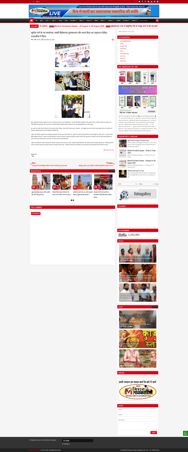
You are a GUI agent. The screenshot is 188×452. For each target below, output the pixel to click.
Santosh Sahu (110, 150)
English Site (123, 46)
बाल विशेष (72, 20)
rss (148, 1)
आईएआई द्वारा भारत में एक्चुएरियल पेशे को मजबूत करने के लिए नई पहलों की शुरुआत (131, 26)
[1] (71, 202)
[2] (73, 202)
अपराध (60, 20)
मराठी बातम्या (123, 48)
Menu (37, 1)
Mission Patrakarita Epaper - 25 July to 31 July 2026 (141, 151)
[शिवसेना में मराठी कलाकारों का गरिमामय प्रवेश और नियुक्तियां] (137, 253)
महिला (81, 20)
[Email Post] (32, 156)
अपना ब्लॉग (122, 56)
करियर (102, 20)
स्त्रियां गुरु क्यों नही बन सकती (128, 344)
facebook (142, 1)
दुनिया (41, 20)
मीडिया (96, 20)
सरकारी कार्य (123, 61)
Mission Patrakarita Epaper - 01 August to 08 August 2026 (141, 161)
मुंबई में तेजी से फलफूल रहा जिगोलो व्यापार (138, 140)
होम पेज (31, 20)
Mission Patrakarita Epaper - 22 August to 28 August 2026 (73, 26)
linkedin (151, 1)
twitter (139, 1)
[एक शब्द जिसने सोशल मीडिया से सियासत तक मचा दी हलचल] (62, 182)
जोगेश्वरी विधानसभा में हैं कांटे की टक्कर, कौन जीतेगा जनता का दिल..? (103, 193)
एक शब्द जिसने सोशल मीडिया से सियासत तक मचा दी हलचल (60, 193)
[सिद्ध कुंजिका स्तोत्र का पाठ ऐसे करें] (137, 319)
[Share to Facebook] (44, 176)
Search (157, 20)
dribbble (154, 1)
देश (36, 20)
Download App (124, 53)
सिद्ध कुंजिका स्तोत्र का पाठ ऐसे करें (129, 324)
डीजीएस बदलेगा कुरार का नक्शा (136, 171)
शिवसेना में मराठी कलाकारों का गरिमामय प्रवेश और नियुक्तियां (136, 258)
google (145, 1)
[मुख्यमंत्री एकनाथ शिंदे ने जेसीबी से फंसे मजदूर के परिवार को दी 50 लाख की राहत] (137, 292)
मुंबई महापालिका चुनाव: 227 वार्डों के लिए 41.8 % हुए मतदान (82, 193)
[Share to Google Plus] (49, 176)
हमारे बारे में (122, 58)
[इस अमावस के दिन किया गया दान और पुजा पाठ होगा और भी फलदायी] (137, 358)
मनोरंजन (110, 20)
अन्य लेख (125, 20)
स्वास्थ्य (88, 20)
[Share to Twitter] (46, 176)
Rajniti (38, 39)
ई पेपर (121, 51)
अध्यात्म (133, 20)
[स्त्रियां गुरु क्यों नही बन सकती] (137, 339)
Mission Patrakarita (34, 450)
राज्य (47, 20)
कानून (66, 20)
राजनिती (118, 20)
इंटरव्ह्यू (121, 44)
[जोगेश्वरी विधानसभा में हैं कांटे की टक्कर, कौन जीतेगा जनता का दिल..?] (103, 182)
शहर (53, 20)
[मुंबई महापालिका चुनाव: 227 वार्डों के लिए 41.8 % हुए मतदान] (83, 182)
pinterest (157, 1)
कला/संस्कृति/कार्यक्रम (125, 41)
